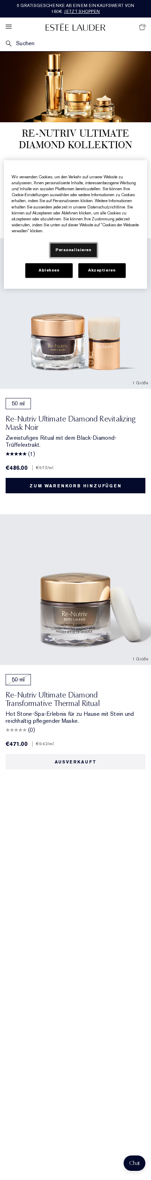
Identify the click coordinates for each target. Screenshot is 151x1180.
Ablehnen (49, 270)
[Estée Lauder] (75, 27)
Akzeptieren (102, 270)
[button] (134, 1163)
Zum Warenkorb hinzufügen (75, 486)
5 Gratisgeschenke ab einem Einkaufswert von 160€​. (75, 8)
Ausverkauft (76, 762)
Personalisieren (73, 250)
